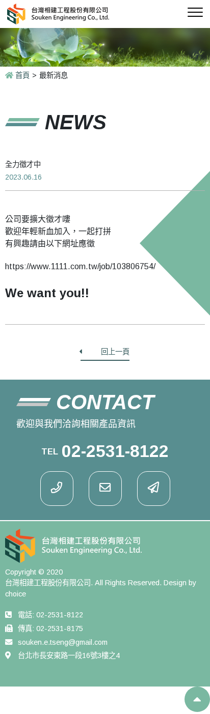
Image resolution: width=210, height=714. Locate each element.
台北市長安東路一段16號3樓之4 (69, 655)
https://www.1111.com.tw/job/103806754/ (80, 266)
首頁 (22, 75)
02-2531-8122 (59, 615)
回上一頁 (115, 352)
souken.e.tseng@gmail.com (63, 642)
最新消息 (53, 75)
